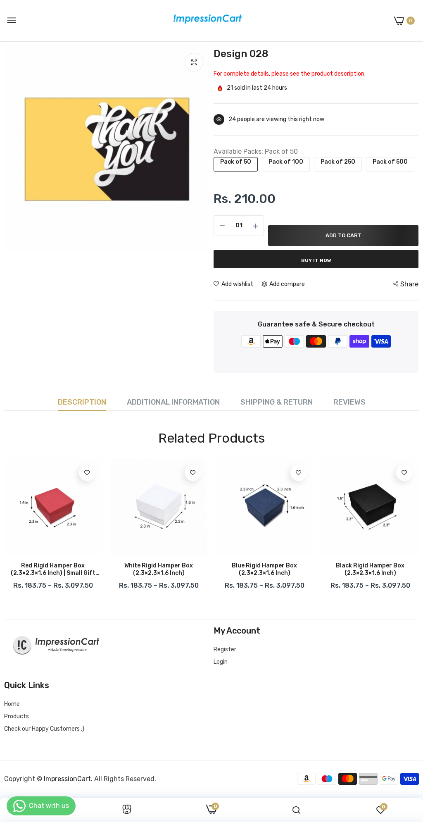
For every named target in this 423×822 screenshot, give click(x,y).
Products (16, 716)
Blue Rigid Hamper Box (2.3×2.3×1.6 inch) (264, 569)
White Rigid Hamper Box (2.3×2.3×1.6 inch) (158, 569)
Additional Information (173, 402)
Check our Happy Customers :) (44, 728)
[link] (87, 473)
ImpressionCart (67, 779)
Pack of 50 (235, 161)
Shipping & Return (276, 402)
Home (12, 704)
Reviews (349, 402)
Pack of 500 (390, 161)
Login (221, 661)
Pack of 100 (286, 161)
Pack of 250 (338, 161)
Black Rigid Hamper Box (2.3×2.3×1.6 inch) (370, 569)
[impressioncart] (205, 20)
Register (225, 649)
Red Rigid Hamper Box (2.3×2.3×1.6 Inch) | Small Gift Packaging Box (53, 569)
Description (82, 402)
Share (409, 284)
